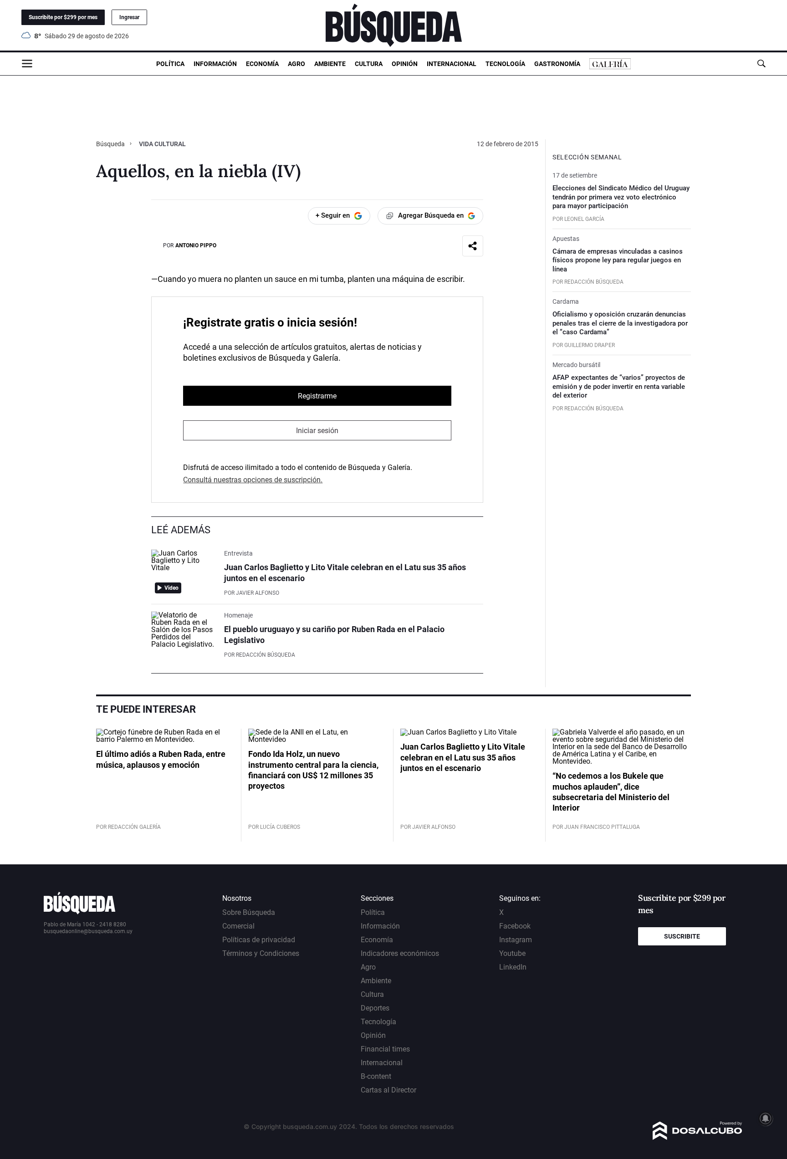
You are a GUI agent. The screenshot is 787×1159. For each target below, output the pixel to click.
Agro (296, 63)
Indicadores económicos (400, 953)
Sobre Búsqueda (248, 912)
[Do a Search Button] (761, 63)
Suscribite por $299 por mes (63, 17)
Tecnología (505, 63)
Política (170, 63)
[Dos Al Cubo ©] (697, 1137)
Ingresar (129, 17)
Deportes (375, 1008)
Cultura (369, 63)
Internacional (451, 63)
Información (215, 63)
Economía (262, 63)
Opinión (405, 63)
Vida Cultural (162, 144)
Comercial (238, 926)
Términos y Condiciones (260, 953)
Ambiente (330, 63)
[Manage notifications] (765, 1118)
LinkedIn (512, 967)
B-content (376, 1076)
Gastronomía (557, 63)
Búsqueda (111, 144)
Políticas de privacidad (258, 939)
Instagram (515, 939)
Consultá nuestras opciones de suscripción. (252, 479)
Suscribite (682, 936)
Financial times (385, 1049)
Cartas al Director (388, 1090)
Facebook (515, 926)
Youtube (512, 953)
